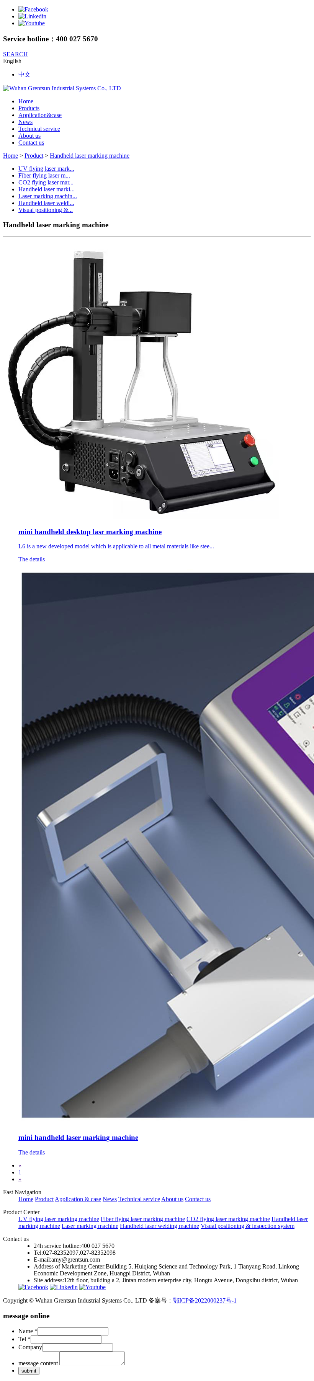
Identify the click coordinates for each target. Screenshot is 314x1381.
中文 (24, 74)
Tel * (24, 1339)
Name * (28, 1331)
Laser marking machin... (47, 196)
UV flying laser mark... (46, 168)
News (25, 122)
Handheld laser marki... (46, 189)
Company (30, 1347)
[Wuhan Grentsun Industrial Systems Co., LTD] (62, 88)
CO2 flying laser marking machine (228, 1219)
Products (28, 108)
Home (25, 101)
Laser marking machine (90, 1226)
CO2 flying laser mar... (46, 182)
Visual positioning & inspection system (247, 1226)
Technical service (39, 129)
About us (29, 135)
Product (34, 155)
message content (38, 1363)
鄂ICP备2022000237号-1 (205, 1300)
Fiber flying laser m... (44, 175)
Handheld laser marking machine (89, 155)
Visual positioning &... (45, 210)
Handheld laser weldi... (46, 203)
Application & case (78, 1199)
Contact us (31, 142)
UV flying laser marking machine (58, 1219)
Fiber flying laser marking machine (143, 1219)
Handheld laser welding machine (159, 1226)
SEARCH (15, 54)
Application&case (40, 115)
